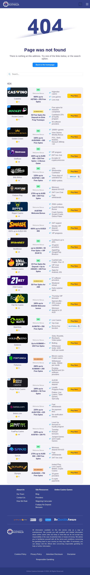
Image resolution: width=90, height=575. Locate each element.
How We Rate (22, 501)
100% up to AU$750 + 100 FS (38, 433)
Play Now (74, 96)
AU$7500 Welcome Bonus (38, 212)
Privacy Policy (36, 554)
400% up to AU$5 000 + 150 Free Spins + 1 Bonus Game (38, 159)
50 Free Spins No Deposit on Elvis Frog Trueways (38, 117)
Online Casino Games (63, 490)
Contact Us (21, 498)
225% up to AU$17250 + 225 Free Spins (38, 412)
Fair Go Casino (17, 305)
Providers (39, 498)
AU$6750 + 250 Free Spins (38, 327)
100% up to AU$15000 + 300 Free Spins (38, 140)
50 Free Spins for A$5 (38, 286)
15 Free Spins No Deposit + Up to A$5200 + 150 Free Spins (38, 267)
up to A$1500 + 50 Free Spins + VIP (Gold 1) (38, 250)
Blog (37, 494)
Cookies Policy (20, 554)
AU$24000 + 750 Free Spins (38, 474)
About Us (20, 490)
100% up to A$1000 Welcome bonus (38, 305)
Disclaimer (71, 554)
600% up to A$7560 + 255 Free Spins (38, 99)
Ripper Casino (17, 213)
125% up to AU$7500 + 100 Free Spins (38, 178)
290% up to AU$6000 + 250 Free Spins (38, 368)
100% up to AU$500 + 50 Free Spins (38, 391)
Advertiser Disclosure (54, 554)
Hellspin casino (18, 269)
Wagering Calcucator (44, 501)
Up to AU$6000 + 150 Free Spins (38, 345)
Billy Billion (17, 177)
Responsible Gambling (45, 559)
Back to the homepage (45, 65)
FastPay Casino (17, 431)
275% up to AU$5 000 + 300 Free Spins (38, 196)
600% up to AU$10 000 (38, 230)
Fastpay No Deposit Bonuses (43, 506)
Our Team (20, 494)
